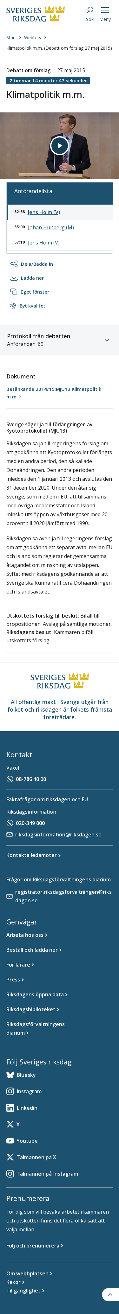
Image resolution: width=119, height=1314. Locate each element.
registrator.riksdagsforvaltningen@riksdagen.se (63, 896)
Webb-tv (32, 38)
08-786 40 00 (31, 779)
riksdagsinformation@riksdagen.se (58, 834)
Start (11, 38)
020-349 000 (30, 823)
